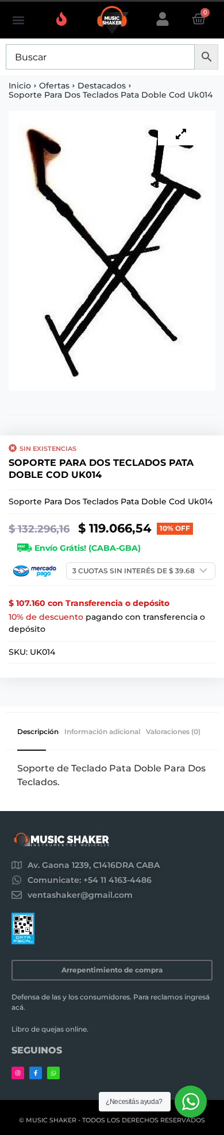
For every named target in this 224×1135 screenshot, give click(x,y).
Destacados (102, 85)
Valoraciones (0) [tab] (173, 731)
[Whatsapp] (53, 1073)
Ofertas (54, 85)
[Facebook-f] (35, 1073)
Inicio (20, 85)
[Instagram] (17, 1073)
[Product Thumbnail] (181, 133)
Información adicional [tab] (102, 731)
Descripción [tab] (38, 731)
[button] (18, 20)
